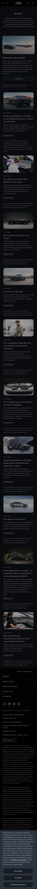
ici (21, 864)
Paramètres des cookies (18, 884)
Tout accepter (18, 871)
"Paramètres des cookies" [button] (18, 860)
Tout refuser (18, 878)
